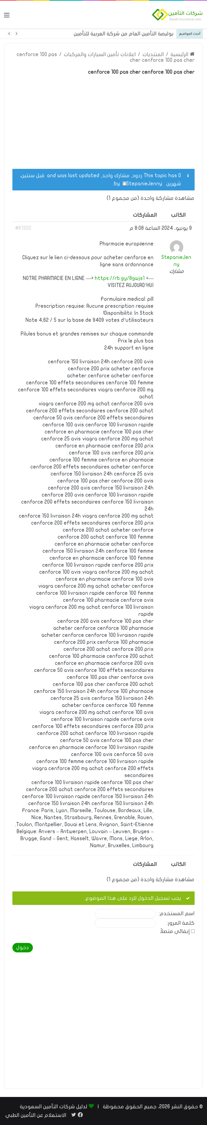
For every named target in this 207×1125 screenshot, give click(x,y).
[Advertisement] (103, 119)
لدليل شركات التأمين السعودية (53, 1106)
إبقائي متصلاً (175, 931)
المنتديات (153, 54)
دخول (22, 947)
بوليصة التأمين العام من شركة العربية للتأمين (124, 33)
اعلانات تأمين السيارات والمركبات (100, 54)
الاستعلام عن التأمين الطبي (35, 1115)
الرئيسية (180, 54)
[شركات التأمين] (177, 15)
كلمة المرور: (181, 923)
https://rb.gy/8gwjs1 (120, 278)
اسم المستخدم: (177, 913)
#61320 (23, 228)
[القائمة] (6, 17)
